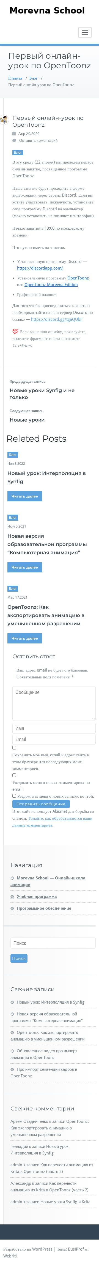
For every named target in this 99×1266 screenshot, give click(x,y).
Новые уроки (27, 420)
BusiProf (76, 1249)
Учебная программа (37, 896)
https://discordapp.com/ (40, 268)
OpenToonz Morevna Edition (51, 284)
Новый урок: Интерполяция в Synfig (50, 1002)
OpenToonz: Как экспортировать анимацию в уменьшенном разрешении (45, 615)
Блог (33, 78)
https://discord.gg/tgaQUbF (56, 319)
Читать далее (25, 496)
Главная (15, 78)
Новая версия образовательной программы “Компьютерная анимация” (47, 544)
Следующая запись (26, 411)
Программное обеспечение (44, 908)
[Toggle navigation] (85, 32)
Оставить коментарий (38, 140)
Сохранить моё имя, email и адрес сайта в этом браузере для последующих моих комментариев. (50, 761)
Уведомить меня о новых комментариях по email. (51, 786)
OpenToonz (78, 278)
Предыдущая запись (28, 381)
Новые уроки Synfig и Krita (65, 1201)
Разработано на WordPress (28, 1249)
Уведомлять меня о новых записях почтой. (55, 796)
